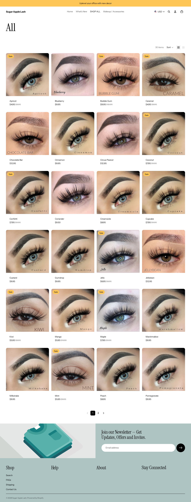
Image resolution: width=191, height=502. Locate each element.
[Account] (175, 11)
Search (9, 475)
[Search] (169, 11)
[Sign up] (180, 448)
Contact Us (11, 489)
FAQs (8, 480)
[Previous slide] (10, 74)
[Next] (103, 413)
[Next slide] (44, 74)
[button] (170, 47)
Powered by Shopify (35, 498)
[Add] (44, 91)
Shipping (10, 484)
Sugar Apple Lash (19, 498)
